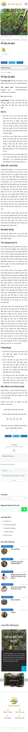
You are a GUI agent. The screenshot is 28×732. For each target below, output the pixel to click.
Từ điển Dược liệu (8, 531)
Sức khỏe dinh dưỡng (9, 528)
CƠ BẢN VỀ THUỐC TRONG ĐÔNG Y (17, 562)
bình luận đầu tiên (18, 446)
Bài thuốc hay (7, 521)
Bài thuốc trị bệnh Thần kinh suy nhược (18, 588)
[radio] (7, 419)
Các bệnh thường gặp (10, 524)
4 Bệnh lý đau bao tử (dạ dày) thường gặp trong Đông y (18, 576)
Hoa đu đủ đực (15, 549)
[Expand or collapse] (25, 68)
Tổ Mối (13, 612)
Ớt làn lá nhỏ (8, 43)
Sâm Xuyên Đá (15, 600)
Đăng (14, 480)
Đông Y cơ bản (8, 535)
